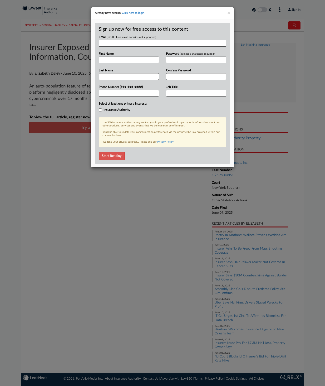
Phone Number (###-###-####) (121, 87)
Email (127, 37)
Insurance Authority (116, 109)
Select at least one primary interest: (123, 103)
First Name (106, 53)
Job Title (172, 87)
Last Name (106, 70)
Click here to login (133, 12)
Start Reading (112, 156)
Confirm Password (178, 70)
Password (190, 53)
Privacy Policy (165, 141)
